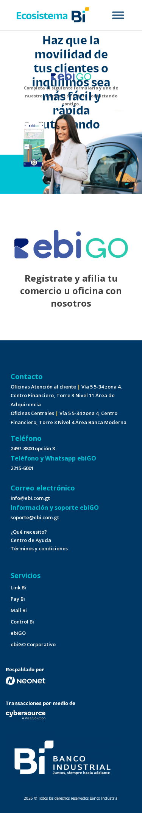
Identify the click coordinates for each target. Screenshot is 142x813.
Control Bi (22, 621)
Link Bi (18, 587)
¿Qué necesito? (29, 531)
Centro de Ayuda (31, 540)
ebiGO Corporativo (33, 644)
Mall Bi (19, 610)
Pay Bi (18, 598)
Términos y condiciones (39, 548)
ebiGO (18, 633)
